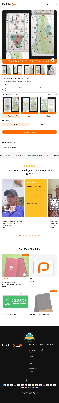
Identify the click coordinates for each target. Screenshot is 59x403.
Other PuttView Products (32, 359)
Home (30, 348)
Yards (15, 124)
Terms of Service (33, 368)
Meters (43, 124)
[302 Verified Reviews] (29, 342)
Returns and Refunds (32, 355)
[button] (20, 235)
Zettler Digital (32, 393)
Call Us (30, 363)
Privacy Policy (32, 366)
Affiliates (31, 371)
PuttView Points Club (33, 351)
